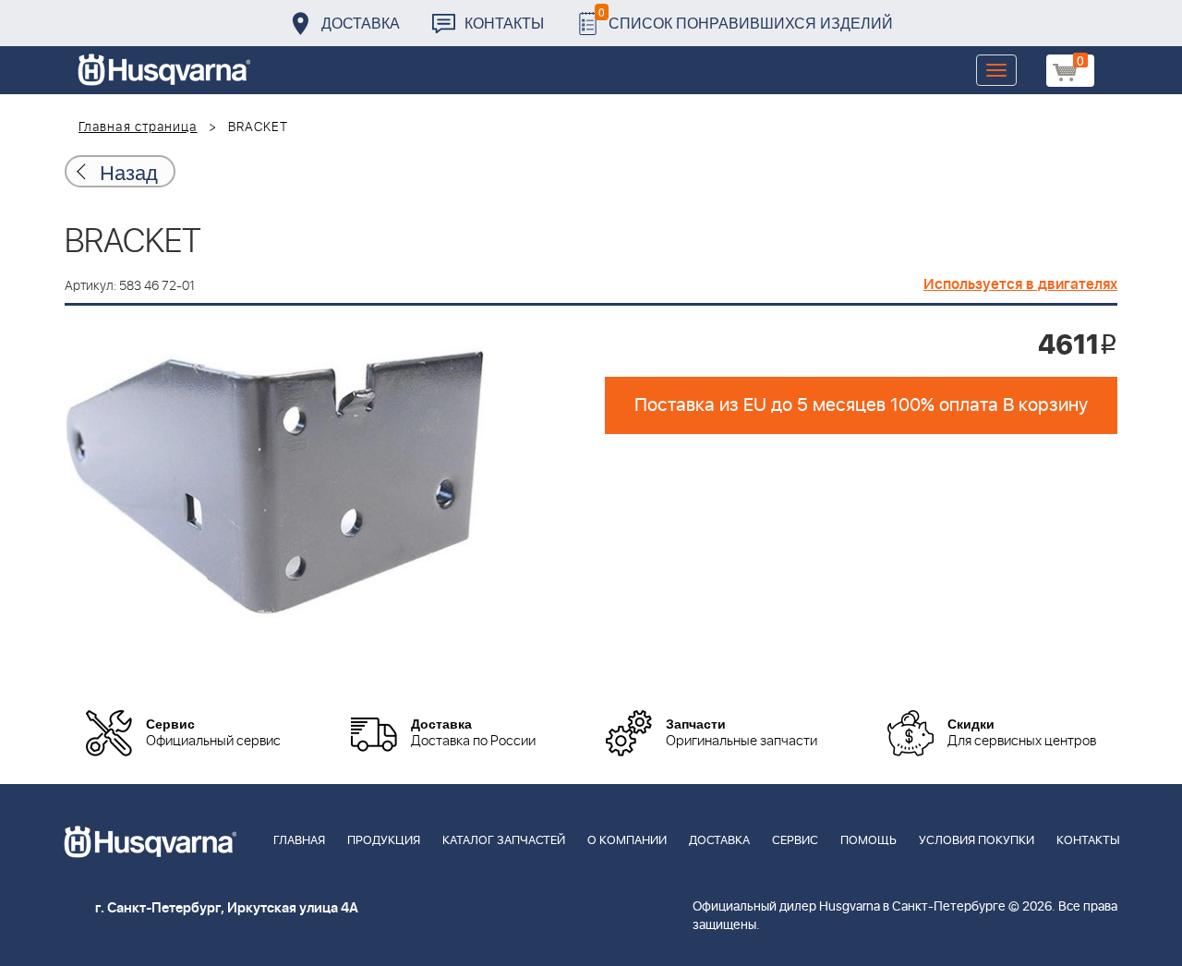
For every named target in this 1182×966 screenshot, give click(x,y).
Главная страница (138, 127)
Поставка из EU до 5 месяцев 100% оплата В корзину (861, 405)
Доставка (360, 22)
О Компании (627, 841)
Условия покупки (976, 841)
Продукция (383, 841)
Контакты (504, 22)
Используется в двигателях (1020, 284)
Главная (299, 841)
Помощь (868, 841)
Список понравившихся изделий (745, 18)
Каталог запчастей (503, 841)
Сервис (795, 841)
